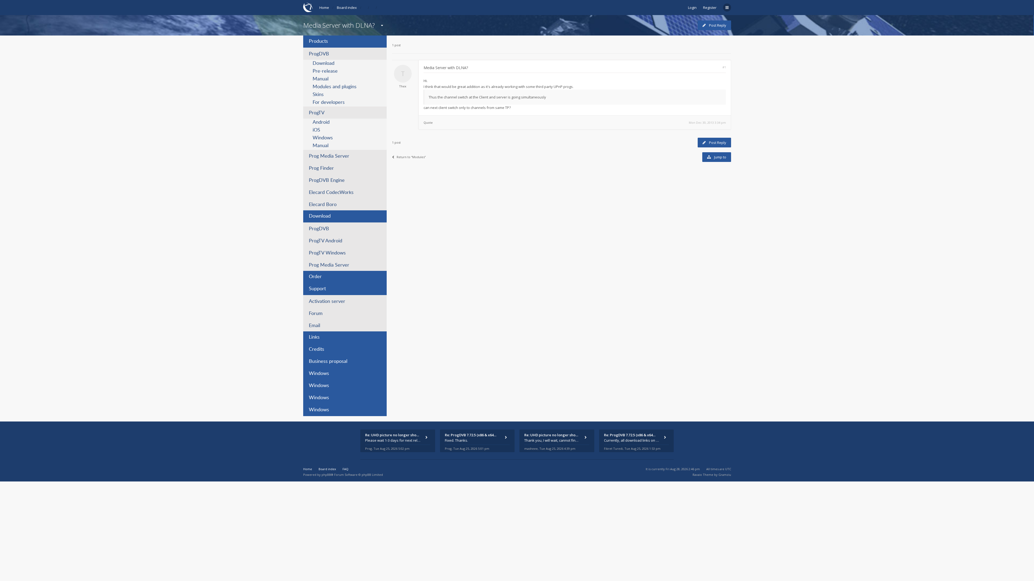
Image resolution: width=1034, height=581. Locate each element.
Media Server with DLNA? (339, 25)
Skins (318, 94)
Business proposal (328, 361)
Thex (402, 86)
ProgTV (316, 113)
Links (314, 337)
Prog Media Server (329, 156)
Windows (323, 138)
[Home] (308, 7)
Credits (316, 349)
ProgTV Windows (327, 253)
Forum (316, 313)
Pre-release (325, 71)
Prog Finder (321, 168)
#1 (724, 67)
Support (317, 288)
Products (318, 41)
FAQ (345, 469)
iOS (316, 130)
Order (315, 276)
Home (324, 7)
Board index (347, 7)
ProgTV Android (325, 241)
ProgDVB (319, 54)
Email (314, 325)
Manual (321, 79)
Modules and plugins (335, 86)
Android (321, 122)
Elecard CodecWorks (331, 192)
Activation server (327, 301)
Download (323, 63)
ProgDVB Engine (327, 180)
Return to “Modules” (411, 157)
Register (710, 7)
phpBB (326, 475)
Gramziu (724, 475)
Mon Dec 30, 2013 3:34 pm (707, 123)
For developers (329, 102)
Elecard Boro (323, 204)
